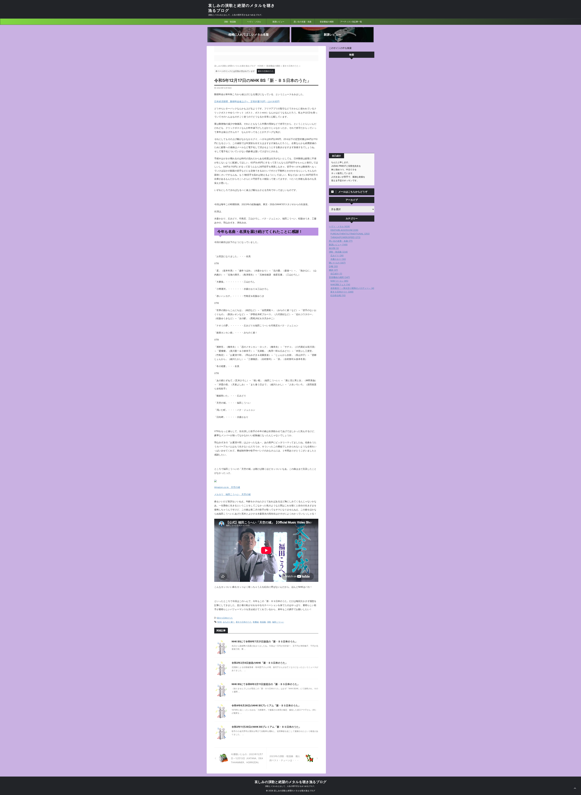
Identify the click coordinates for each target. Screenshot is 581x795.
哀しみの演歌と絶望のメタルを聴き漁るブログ (290, 782)
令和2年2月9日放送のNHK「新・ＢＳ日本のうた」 (260, 662)
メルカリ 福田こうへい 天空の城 (232, 494)
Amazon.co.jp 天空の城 (227, 487)
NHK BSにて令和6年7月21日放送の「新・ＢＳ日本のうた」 (264, 641)
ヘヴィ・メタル (254, 21)
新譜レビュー (278, 21)
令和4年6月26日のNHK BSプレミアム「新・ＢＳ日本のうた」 (266, 705)
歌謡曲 (263, 622)
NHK (219, 622)
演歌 (269, 622)
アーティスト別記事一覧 (351, 21)
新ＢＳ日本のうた (225, 618)
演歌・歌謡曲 (230, 21)
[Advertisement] (351, 106)
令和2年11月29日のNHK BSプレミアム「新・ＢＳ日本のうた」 (266, 726)
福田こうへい (278, 622)
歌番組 (256, 622)
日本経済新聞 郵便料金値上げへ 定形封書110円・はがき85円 (246, 101)
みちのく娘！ (229, 622)
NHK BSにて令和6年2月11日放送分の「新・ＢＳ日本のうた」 (266, 684)
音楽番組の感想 (327, 21)
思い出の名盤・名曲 (302, 21)
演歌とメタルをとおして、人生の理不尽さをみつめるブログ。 (290, 786)
